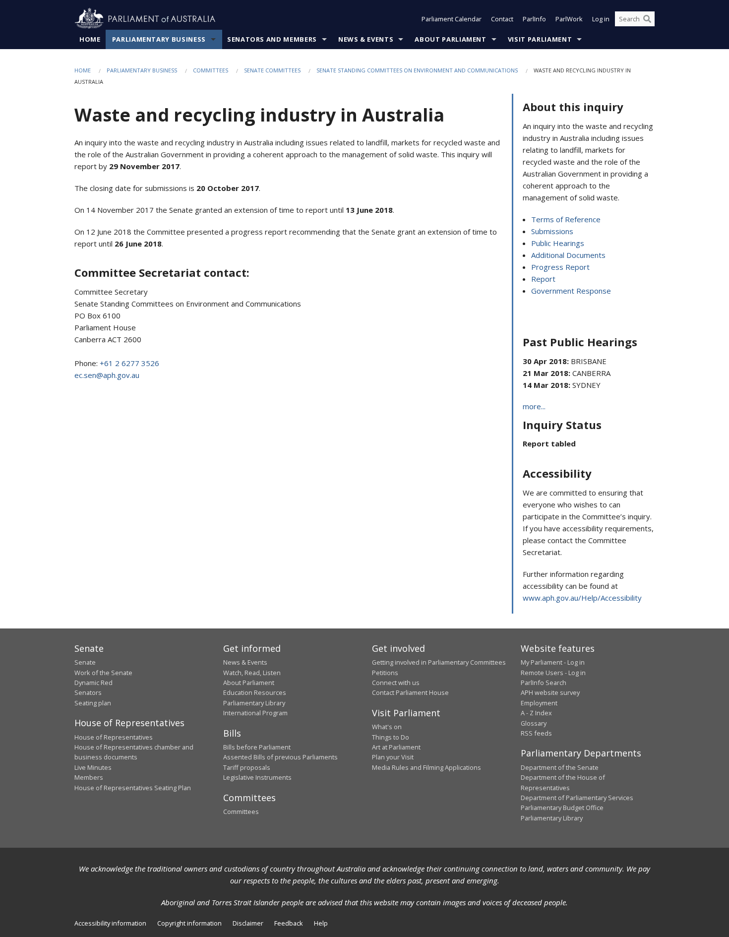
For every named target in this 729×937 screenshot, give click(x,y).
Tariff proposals (246, 767)
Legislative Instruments (257, 777)
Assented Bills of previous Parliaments (280, 756)
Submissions (552, 231)
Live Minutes (93, 767)
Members (88, 777)
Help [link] (321, 923)
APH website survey (550, 692)
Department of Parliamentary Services (577, 797)
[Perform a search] (647, 18)
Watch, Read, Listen (252, 672)
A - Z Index (536, 712)
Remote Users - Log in (553, 672)
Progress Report (560, 267)
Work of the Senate (103, 672)
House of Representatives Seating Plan (132, 787)
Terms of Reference (566, 219)
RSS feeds (536, 733)
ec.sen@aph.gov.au (106, 375)
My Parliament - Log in (553, 662)
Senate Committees (272, 70)
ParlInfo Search (543, 682)
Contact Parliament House (410, 692)
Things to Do (390, 737)
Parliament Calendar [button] (452, 18)
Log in (600, 18)
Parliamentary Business (159, 39)
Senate (85, 662)
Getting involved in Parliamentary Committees (439, 662)
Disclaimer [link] (248, 923)
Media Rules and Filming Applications (426, 767)
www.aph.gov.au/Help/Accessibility (582, 598)
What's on (387, 726)
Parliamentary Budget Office (562, 807)
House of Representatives (113, 737)
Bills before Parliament (257, 747)
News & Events (365, 39)
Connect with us (396, 682)
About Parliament (450, 39)
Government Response (571, 291)
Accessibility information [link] (110, 923)
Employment (539, 702)
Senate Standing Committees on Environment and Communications (417, 70)
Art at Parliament (396, 747)
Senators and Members (272, 39)
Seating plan (92, 702)
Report (543, 279)
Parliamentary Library (254, 702)
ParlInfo (534, 18)
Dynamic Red (93, 682)
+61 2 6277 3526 (129, 363)
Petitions (385, 672)
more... (534, 406)
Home (90, 39)
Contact (502, 18)
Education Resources (254, 692)
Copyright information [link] (189, 923)
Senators (88, 692)
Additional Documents (568, 255)
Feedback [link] (288, 923)
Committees (210, 70)
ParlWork (569, 18)
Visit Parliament (540, 39)
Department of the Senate (560, 767)
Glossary (534, 723)
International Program (255, 712)
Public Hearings (557, 243)
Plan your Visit (393, 756)
